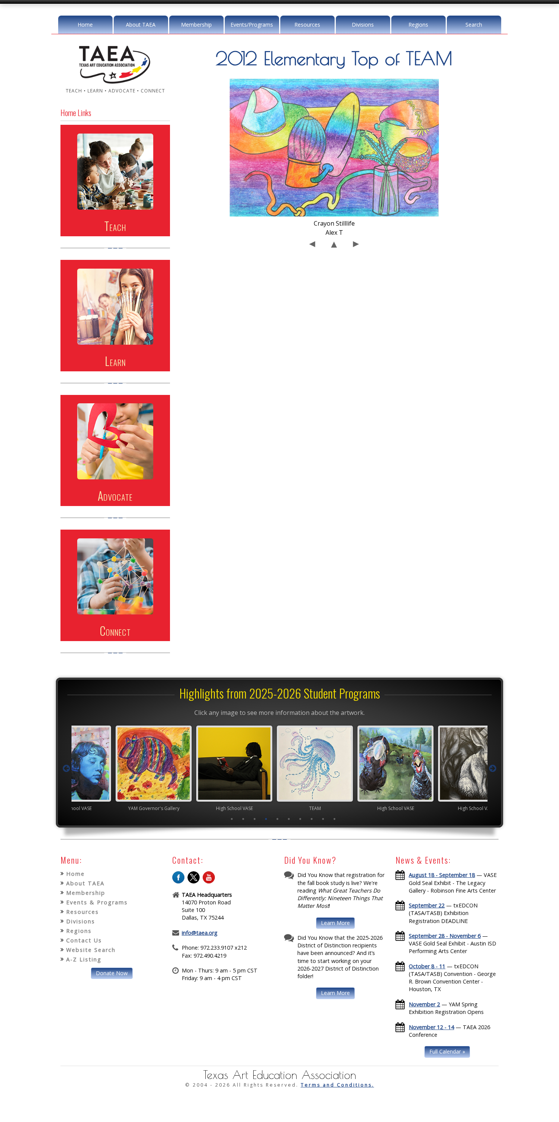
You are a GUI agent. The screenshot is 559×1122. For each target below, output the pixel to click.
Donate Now (112, 973)
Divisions (363, 24)
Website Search (91, 949)
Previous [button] (66, 768)
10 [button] (334, 819)
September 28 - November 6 (445, 935)
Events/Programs (251, 24)
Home (85, 24)
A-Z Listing (84, 959)
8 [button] (312, 819)
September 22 (427, 905)
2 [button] (243, 819)
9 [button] (323, 819)
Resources (307, 24)
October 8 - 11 (427, 966)
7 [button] (300, 819)
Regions (418, 24)
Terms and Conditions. (337, 1085)
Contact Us (84, 940)
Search (473, 24)
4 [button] (266, 819)
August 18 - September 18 (442, 875)
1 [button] (232, 819)
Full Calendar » (447, 1051)
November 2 (424, 1004)
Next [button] (493, 768)
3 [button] (255, 819)
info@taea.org (200, 932)
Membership (196, 24)
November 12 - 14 (431, 1027)
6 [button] (289, 819)
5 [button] (277, 819)
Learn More (335, 922)
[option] (118, 768)
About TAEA (141, 24)
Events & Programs (97, 902)
